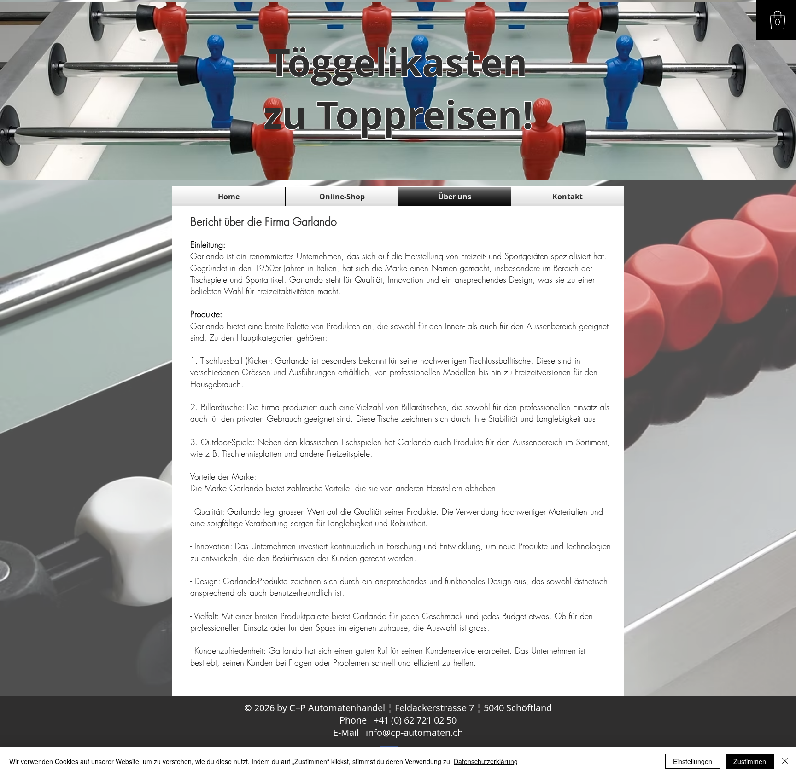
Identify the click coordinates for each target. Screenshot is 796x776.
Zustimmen (749, 761)
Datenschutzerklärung (486, 761)
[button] (777, 20)
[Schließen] (784, 761)
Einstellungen (692, 761)
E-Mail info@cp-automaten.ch (398, 732)
